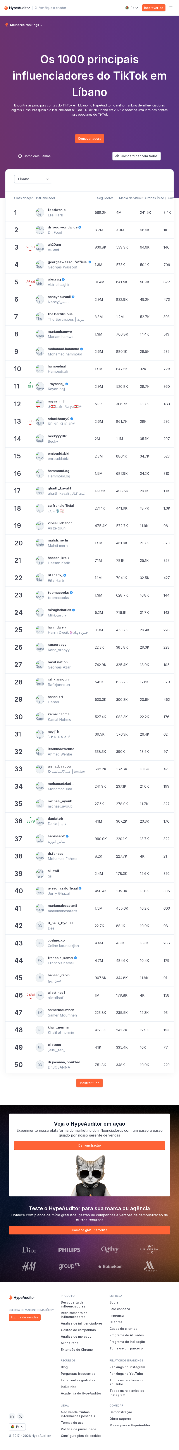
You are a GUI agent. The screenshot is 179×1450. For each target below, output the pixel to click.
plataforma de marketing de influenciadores (86, 1130)
